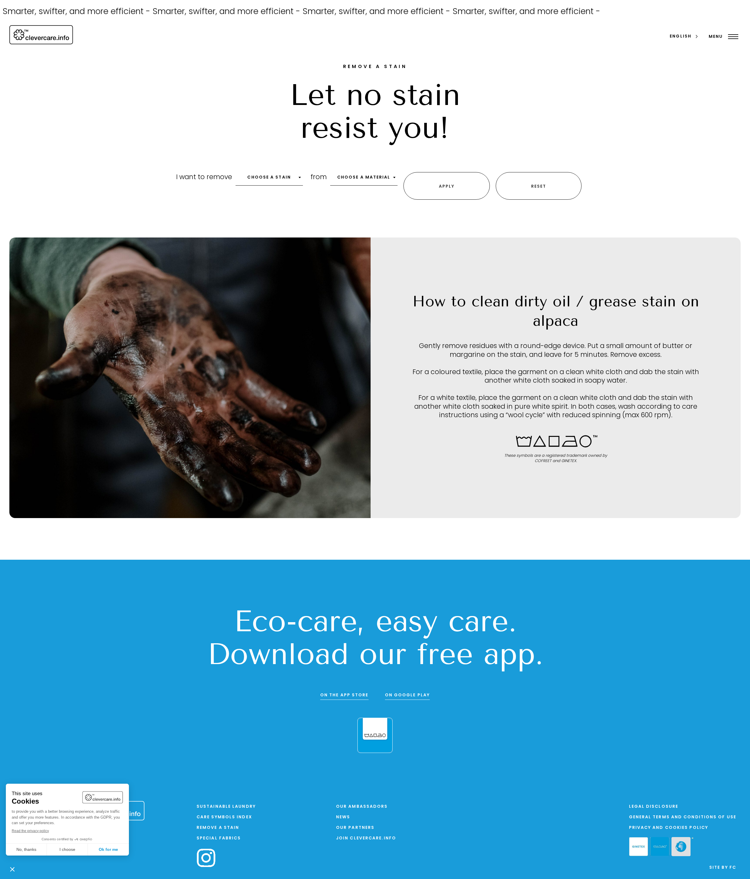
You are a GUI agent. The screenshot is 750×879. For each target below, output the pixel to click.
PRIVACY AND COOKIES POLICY (668, 828)
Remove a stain (218, 828)
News (343, 817)
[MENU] (731, 36)
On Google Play (407, 695)
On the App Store (344, 695)
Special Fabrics (219, 838)
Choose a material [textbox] (364, 177)
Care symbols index (224, 817)
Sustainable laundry (226, 807)
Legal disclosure (654, 807)
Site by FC (722, 868)
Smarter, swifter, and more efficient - (200, 12)
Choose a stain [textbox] (269, 177)
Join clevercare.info (366, 838)
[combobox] (269, 179)
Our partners (355, 828)
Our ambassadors (362, 807)
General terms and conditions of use (683, 817)
